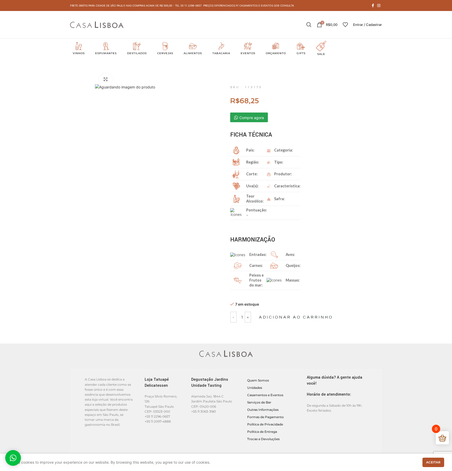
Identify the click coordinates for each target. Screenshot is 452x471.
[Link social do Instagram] (379, 5)
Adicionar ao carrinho (296, 317)
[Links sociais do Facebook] (373, 5)
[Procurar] (309, 24)
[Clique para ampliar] (105, 79)
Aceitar (433, 462)
